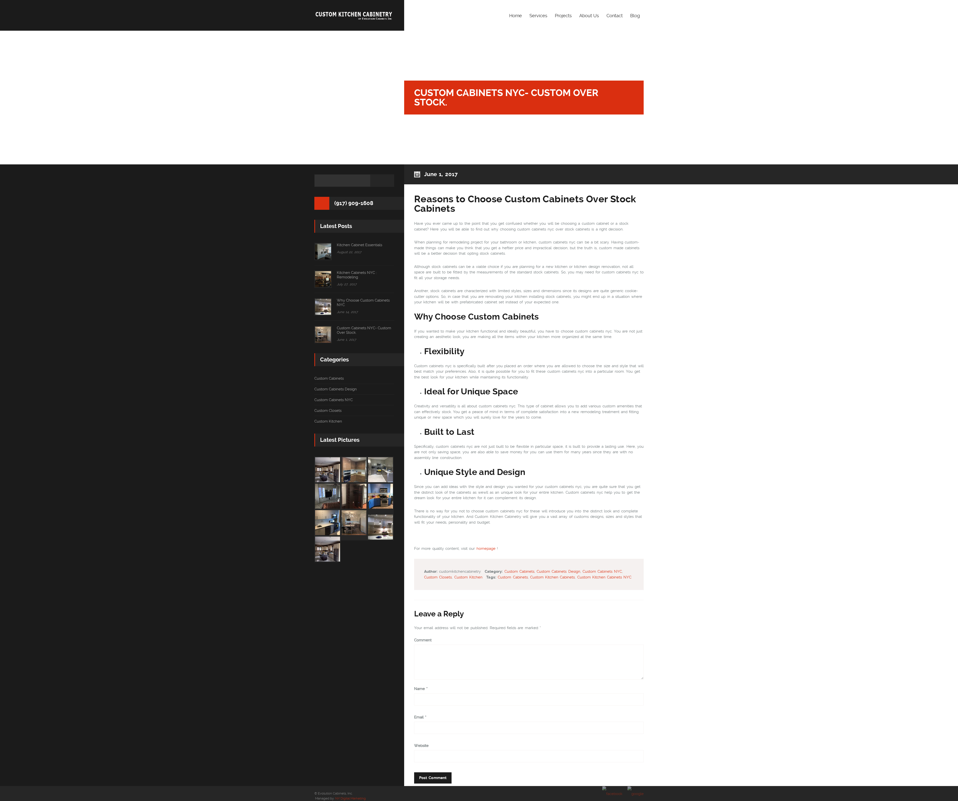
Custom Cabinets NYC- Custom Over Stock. (364, 330)
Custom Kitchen (468, 577)
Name (421, 689)
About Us (589, 15)
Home (515, 15)
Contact (614, 15)
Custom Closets (438, 577)
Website (421, 746)
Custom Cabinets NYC (602, 571)
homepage (486, 548)
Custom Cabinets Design (558, 571)
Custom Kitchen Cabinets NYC (604, 577)
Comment (423, 640)
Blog (635, 15)
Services (538, 15)
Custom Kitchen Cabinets (552, 577)
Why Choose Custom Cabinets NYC (363, 302)
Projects (563, 15)
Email (420, 717)
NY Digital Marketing (350, 798)
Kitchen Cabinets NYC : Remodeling (357, 274)
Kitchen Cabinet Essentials (359, 245)
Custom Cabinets (519, 571)
